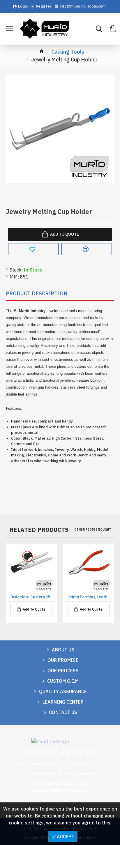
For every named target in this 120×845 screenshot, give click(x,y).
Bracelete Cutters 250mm (32, 597)
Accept (65, 836)
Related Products (38, 529)
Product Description (37, 293)
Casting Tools (67, 51)
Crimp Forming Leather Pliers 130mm (90, 597)
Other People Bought (92, 529)
